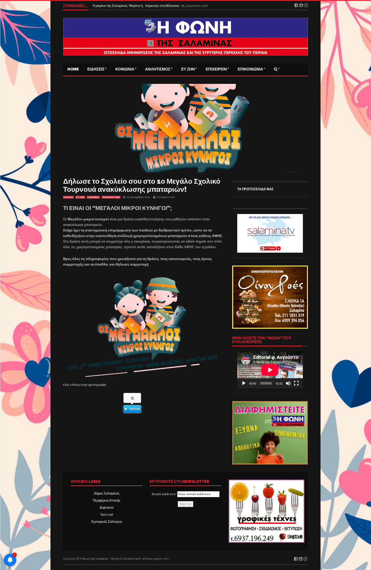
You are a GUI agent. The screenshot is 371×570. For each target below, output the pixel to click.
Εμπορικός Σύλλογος (106, 522)
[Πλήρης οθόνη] (296, 383)
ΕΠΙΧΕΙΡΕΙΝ (216, 69)
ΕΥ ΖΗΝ (188, 69)
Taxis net (106, 514)
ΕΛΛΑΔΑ (68, 197)
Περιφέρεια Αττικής (106, 500)
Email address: (164, 494)
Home (73, 69)
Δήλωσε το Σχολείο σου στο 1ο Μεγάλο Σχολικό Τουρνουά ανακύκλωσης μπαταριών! (141, 185)
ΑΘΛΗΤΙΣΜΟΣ (157, 69)
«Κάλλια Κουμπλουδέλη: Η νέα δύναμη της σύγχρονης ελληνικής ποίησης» (147, 6)
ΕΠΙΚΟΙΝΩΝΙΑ (250, 69)
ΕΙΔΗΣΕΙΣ (95, 69)
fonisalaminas (165, 197)
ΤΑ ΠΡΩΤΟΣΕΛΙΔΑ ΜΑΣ (255, 189)
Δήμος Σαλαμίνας (106, 493)
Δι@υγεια (107, 507)
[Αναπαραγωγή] (243, 383)
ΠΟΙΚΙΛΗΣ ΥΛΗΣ (111, 197)
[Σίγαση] (288, 383)
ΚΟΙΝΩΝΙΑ (124, 69)
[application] (270, 369)
